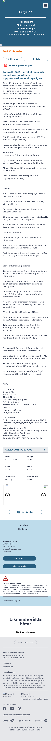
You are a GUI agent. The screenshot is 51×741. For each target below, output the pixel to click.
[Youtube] (12, 708)
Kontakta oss (25, 642)
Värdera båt (19, 566)
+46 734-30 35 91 (10, 546)
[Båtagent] (4, 1)
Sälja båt (19, 558)
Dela (38, 58)
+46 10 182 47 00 (28, 696)
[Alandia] (25, 719)
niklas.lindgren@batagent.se (34, 698)
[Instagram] (19, 708)
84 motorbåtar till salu (13, 657)
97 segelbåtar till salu (13, 655)
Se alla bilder (28, 512)
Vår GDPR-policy (34, 727)
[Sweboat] (9, 719)
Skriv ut (14, 58)
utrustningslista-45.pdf (20, 65)
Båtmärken (8, 666)
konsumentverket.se (30, 593)
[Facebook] (4, 708)
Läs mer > (7, 551)
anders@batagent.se (12, 549)
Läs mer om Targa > (11, 600)
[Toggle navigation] (45, 5)
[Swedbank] (41, 719)
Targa (32, 28)
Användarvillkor (16, 727)
